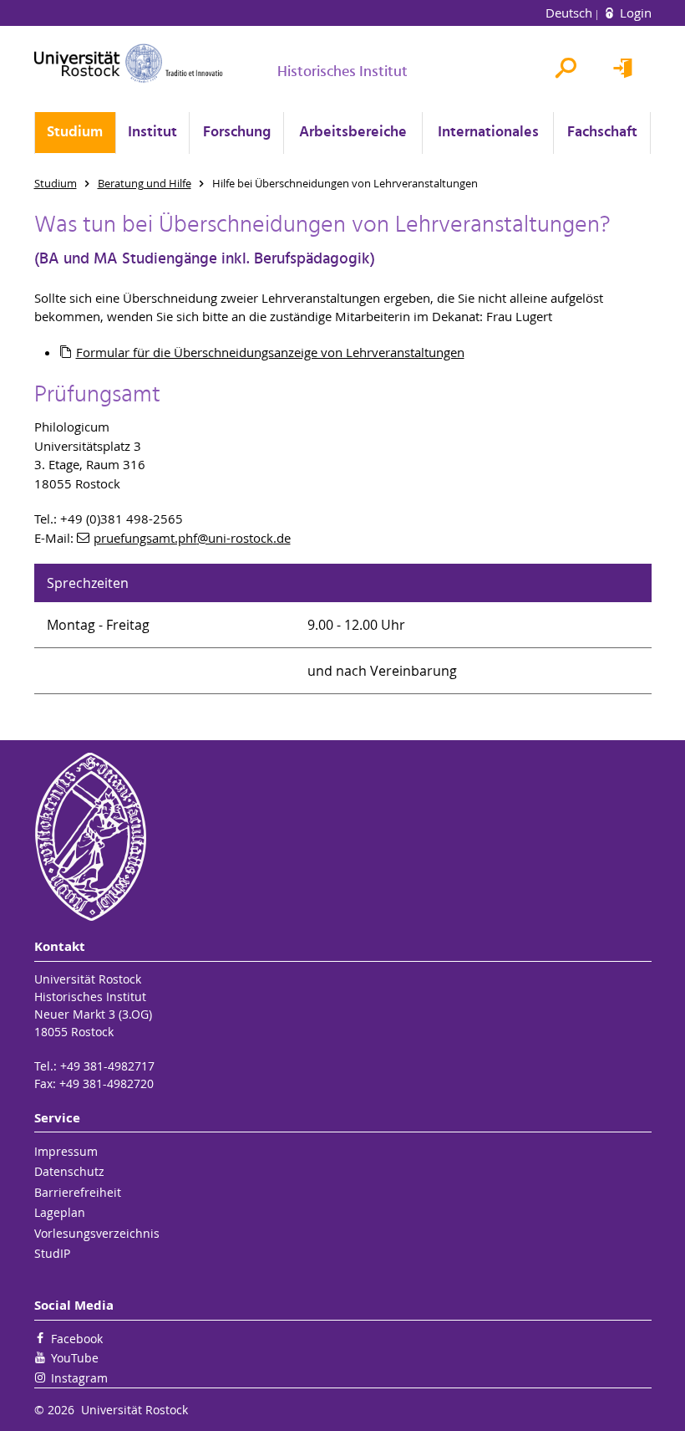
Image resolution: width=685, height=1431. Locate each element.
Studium (75, 132)
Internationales (488, 132)
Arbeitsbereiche (353, 132)
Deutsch (570, 12)
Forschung (237, 132)
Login (634, 12)
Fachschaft (602, 132)
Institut (152, 132)
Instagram (79, 1378)
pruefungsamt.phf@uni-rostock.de (192, 537)
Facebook (77, 1339)
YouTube (75, 1358)
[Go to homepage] (128, 63)
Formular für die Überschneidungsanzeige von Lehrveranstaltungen (270, 352)
